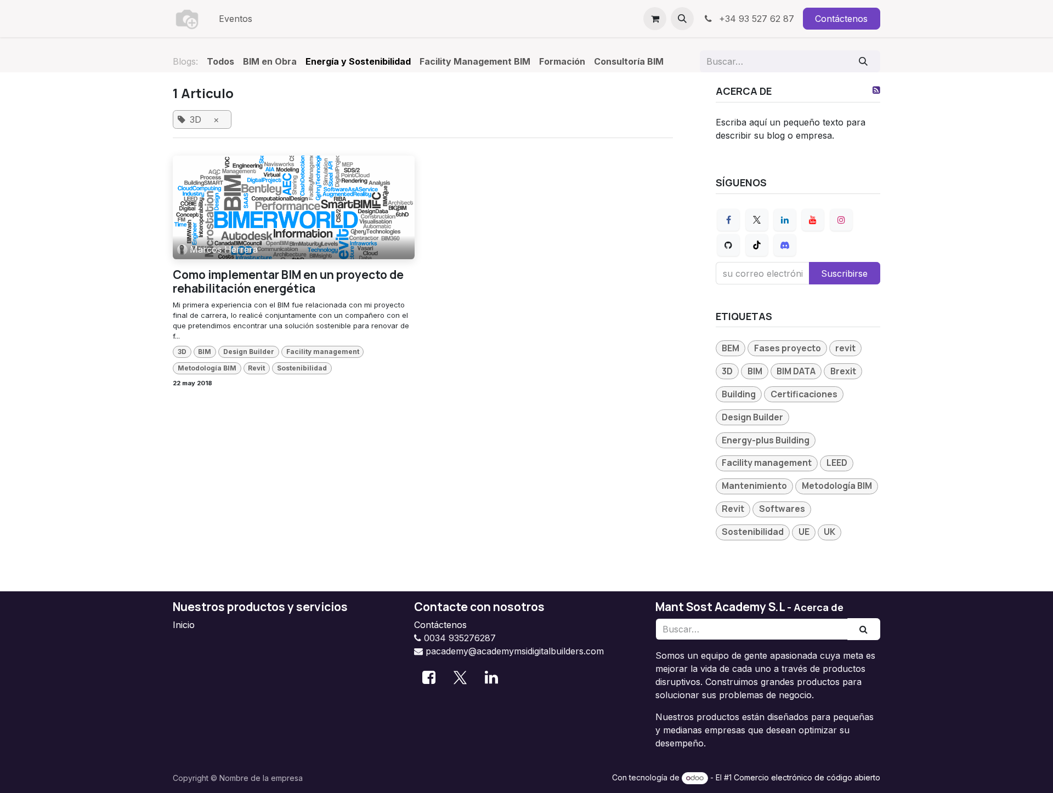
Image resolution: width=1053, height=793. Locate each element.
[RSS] (876, 89)
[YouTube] (813, 220)
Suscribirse (844, 273)
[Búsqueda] (863, 61)
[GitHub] (728, 245)
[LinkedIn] (785, 220)
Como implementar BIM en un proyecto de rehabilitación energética (288, 281)
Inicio (184, 624)
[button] (682, 18)
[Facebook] (728, 220)
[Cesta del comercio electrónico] (654, 18)
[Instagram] (841, 220)
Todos (220, 61)
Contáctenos (841, 18)
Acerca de (818, 607)
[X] (757, 220)
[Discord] (785, 245)
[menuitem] (235, 19)
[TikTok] (757, 245)
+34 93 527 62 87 (755, 18)
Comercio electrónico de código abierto (807, 777)
